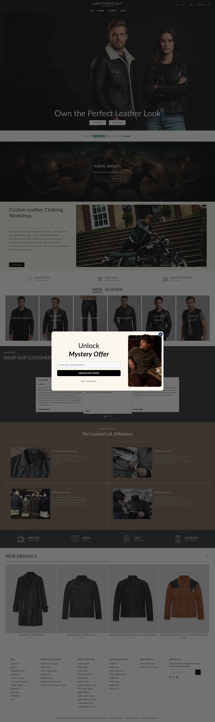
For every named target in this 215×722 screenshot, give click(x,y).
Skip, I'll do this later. (89, 381)
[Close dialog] (161, 334)
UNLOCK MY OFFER (88, 373)
